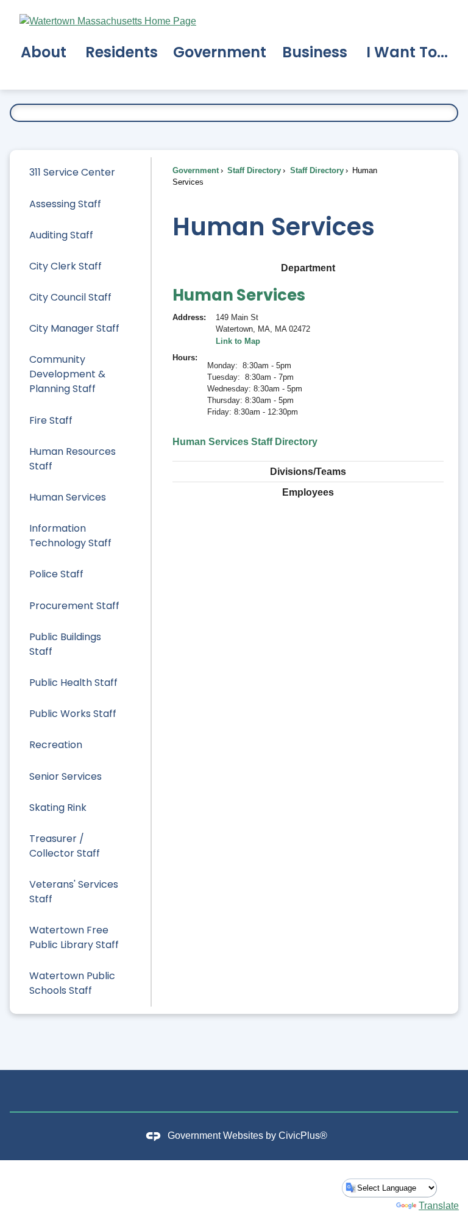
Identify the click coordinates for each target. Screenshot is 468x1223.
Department (308, 268)
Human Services (67, 497)
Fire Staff (51, 420)
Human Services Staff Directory (244, 442)
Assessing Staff (65, 204)
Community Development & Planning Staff (67, 374)
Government (195, 170)
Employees (308, 492)
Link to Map (238, 341)
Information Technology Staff (70, 535)
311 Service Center (72, 172)
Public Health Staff (73, 683)
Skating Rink (58, 807)
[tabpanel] (308, 365)
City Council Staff (70, 297)
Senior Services (65, 776)
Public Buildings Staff (65, 644)
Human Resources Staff (72, 458)
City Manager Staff (74, 328)
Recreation (55, 745)
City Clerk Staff (65, 266)
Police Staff (56, 574)
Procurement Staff (74, 606)
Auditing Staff (61, 235)
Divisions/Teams (308, 471)
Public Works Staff (72, 714)
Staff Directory (253, 170)
